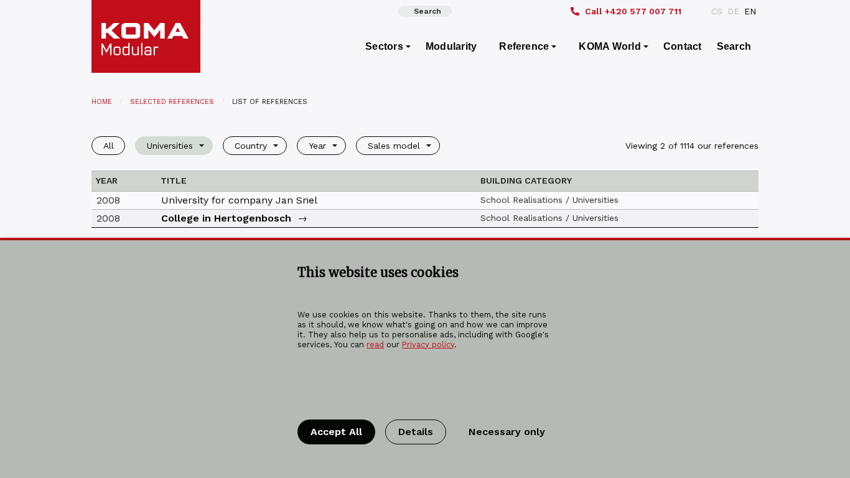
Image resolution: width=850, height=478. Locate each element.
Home (101, 102)
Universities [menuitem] (170, 146)
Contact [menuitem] (682, 46)
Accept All (336, 432)
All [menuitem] (108, 146)
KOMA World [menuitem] (609, 46)
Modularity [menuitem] (451, 46)
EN (750, 11)
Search (427, 11)
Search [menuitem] (734, 46)
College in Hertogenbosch (226, 218)
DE (733, 11)
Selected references (172, 102)
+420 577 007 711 (633, 11)
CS (716, 11)
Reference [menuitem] (524, 46)
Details (415, 432)
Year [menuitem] (317, 146)
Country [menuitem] (251, 146)
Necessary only (507, 432)
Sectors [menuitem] (384, 46)
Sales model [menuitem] (394, 146)
